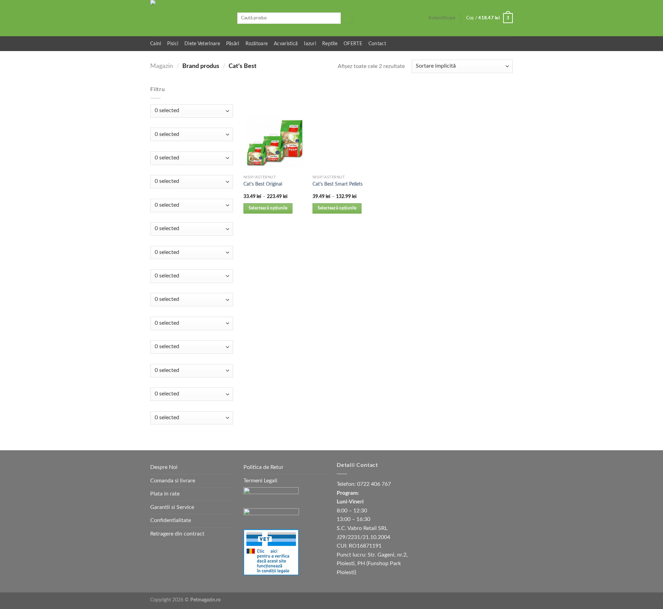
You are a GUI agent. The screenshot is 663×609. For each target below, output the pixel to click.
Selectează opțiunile (268, 208)
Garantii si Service (172, 507)
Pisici (172, 43)
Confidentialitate (170, 520)
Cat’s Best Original (262, 184)
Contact (377, 43)
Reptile (329, 43)
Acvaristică (286, 43)
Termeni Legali (260, 480)
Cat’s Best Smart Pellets (338, 184)
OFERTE (353, 43)
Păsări (232, 43)
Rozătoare (257, 43)
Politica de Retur (263, 467)
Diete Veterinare (202, 43)
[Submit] (346, 18)
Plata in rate (165, 494)
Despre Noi (163, 467)
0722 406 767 (374, 484)
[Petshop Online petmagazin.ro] (188, 18)
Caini (155, 43)
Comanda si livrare (172, 480)
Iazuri (310, 43)
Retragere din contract (177, 534)
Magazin (161, 66)
